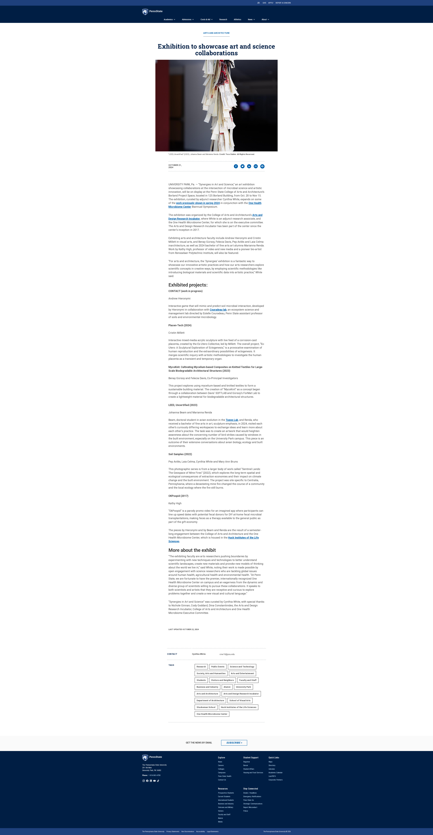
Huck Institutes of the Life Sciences (238, 707)
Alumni (227, 687)
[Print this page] (262, 166)
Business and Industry (207, 687)
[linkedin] (249, 166)
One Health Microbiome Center (212, 714)
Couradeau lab (218, 309)
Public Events (218, 666)
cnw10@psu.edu (227, 654)
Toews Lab (232, 420)
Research (201, 666)
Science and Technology (242, 666)
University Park (243, 687)
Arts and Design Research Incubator (241, 694)
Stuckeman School (206, 707)
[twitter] (243, 166)
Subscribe (233, 742)
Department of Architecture (210, 700)
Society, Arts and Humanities (211, 673)
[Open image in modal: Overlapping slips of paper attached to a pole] (216, 105)
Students (201, 680)
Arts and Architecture (216, 33)
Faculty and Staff (247, 680)
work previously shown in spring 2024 (198, 203)
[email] (256, 166)
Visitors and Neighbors (222, 680)
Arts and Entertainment (242, 673)
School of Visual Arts (239, 700)
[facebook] (236, 166)
